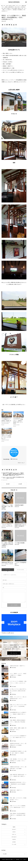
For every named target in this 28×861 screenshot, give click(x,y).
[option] (14, 624)
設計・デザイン (16, 475)
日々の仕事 (14, 844)
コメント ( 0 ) (8, 569)
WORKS (11, 472)
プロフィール (20, 462)
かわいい (4, 477)
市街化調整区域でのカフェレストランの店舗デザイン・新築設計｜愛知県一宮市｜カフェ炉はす (18, 420)
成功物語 (14, 841)
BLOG (4, 472)
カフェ (8, 477)
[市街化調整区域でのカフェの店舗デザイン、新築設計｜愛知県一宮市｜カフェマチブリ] (7, 414)
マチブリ (11, 477)
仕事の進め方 (9, 474)
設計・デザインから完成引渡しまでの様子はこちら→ (14, 404)
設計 (13, 478)
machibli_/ (10, 61)
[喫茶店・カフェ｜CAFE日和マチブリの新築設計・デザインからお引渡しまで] (7, 431)
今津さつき (14, 834)
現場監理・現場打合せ (9, 475)
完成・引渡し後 (15, 474)
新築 (11, 478)
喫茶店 (14, 477)
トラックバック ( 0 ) (20, 569)
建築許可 (8, 478)
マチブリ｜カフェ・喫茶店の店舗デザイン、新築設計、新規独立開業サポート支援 (13, 473)
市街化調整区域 (19, 477)
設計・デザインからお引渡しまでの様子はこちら (13, 72)
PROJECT (7, 472)
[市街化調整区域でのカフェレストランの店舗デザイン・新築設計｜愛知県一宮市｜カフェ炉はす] (18, 414)
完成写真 (19, 474)
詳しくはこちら (14, 653)
